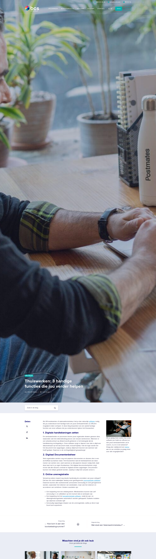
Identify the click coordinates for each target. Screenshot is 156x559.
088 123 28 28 (100, 2)
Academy (90, 9)
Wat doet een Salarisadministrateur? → (108, 525)
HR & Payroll (29, 375)
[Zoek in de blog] (55, 408)
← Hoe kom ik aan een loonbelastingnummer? (55, 525)
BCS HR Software (32, 392)
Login (128, 9)
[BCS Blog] (78, 524)
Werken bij (128, 2)
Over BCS (100, 9)
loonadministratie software (71, 496)
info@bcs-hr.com (115, 2)
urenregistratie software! (91, 480)
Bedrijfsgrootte (67, 9)
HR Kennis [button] (80, 9)
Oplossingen (53, 9)
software (92, 421)
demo (127, 447)
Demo (119, 9)
